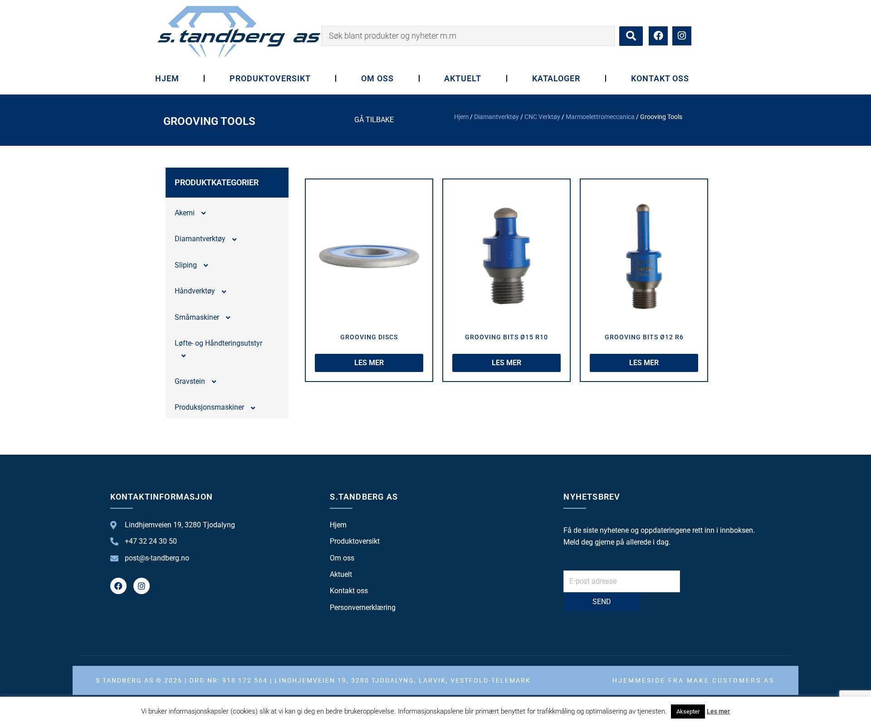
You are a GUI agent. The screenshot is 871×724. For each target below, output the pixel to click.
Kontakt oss (660, 78)
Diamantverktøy (496, 116)
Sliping (186, 265)
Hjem (167, 78)
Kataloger (556, 78)
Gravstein (190, 381)
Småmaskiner (197, 317)
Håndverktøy (195, 291)
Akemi (185, 212)
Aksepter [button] (688, 711)
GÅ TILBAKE (374, 119)
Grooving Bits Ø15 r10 (506, 337)
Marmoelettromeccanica (600, 116)
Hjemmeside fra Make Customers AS (693, 680)
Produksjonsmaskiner (209, 407)
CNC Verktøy (542, 116)
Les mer (718, 711)
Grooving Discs (369, 337)
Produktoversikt (270, 78)
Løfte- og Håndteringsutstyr (218, 343)
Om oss (377, 78)
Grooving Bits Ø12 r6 (644, 337)
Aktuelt (462, 78)
